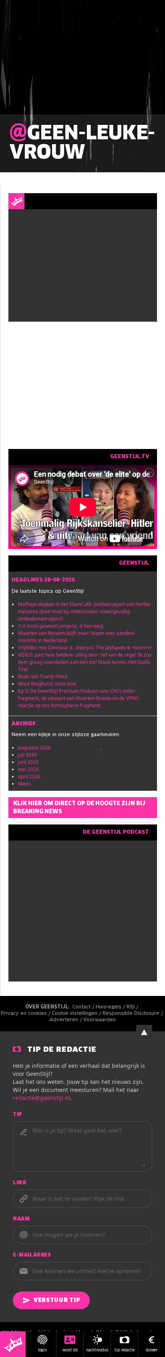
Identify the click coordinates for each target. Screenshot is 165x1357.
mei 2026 (28, 769)
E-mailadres (32, 1255)
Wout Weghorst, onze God (47, 683)
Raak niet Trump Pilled (42, 676)
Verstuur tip (57, 1300)
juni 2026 (28, 762)
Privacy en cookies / (26, 1013)
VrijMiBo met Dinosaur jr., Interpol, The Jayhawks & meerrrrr (85, 647)
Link (19, 1183)
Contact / (84, 1007)
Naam (21, 1219)
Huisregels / (111, 1007)
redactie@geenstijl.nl (41, 1098)
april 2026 (29, 776)
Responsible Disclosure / (134, 1013)
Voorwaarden (99, 1020)
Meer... (25, 783)
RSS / (133, 1007)
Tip (17, 1114)
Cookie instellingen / (77, 1013)
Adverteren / (66, 1020)
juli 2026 (27, 754)
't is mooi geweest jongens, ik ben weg (60, 625)
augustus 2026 (34, 747)
